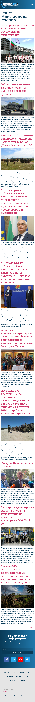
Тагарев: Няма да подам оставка (17, 464)
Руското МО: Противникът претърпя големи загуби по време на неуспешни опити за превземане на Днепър (17, 574)
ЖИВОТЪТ (6, 672)
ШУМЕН (22, 672)
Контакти (17, 695)
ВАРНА (14, 672)
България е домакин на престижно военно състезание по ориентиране (17, 30)
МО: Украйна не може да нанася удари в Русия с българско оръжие (15, 89)
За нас (6, 695)
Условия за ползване (27, 695)
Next (32, 627)
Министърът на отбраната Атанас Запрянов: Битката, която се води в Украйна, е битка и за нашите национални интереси (15, 272)
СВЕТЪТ (29, 672)
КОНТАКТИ (22, 680)
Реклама (12, 695)
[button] (32, 4)
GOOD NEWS (10, 676)
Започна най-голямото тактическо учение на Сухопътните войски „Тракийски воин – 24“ (17, 140)
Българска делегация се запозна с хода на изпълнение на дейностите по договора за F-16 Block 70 (17, 515)
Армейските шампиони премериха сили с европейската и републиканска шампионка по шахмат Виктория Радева (17, 338)
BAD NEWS (19, 676)
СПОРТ (26, 676)
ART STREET (13, 680)
